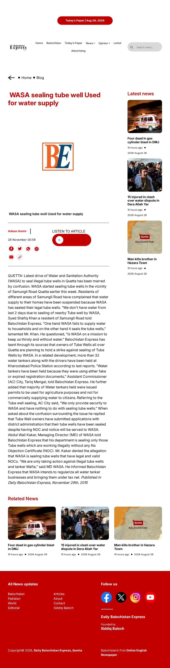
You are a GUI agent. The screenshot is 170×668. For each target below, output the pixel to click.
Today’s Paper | (85, 20)
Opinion (103, 43)
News (89, 43)
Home (26, 77)
